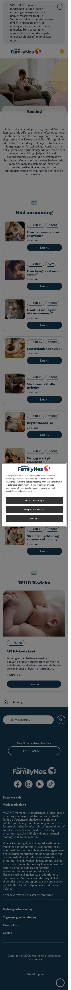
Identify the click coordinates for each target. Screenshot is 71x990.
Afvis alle (34, 518)
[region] (34, 495)
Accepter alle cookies (34, 509)
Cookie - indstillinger (34, 500)
